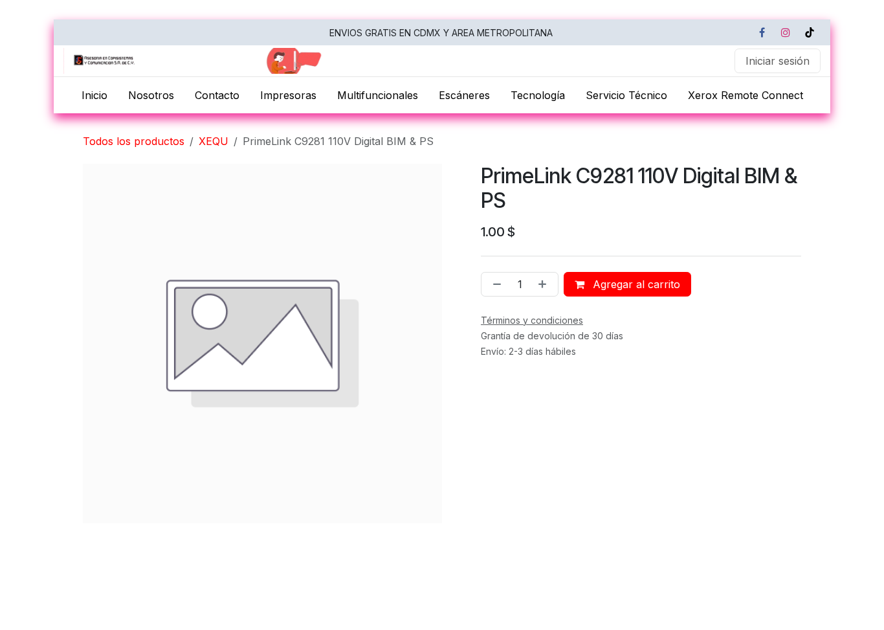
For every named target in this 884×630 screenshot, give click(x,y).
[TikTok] (809, 32)
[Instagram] (785, 32)
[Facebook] (761, 32)
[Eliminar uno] (494, 284)
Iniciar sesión (778, 60)
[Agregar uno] (545, 284)
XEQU (213, 141)
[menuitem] (94, 95)
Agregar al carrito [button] (635, 284)
